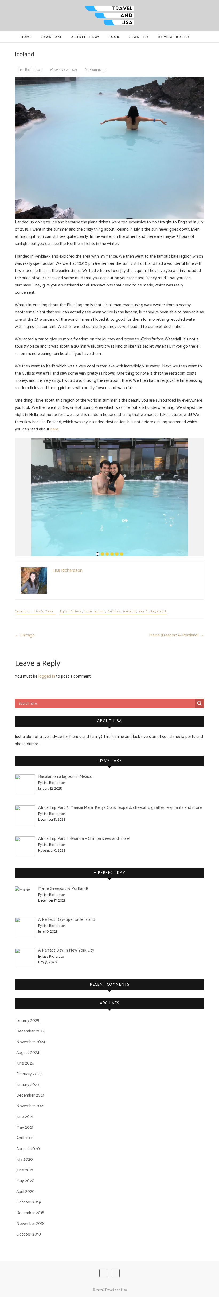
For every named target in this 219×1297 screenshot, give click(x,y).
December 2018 (30, 1213)
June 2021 (24, 1116)
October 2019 (28, 1202)
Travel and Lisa (116, 1290)
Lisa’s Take (51, 36)
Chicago (25, 635)
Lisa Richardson (30, 70)
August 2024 (27, 1052)
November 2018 (30, 1223)
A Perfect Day (85, 36)
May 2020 (25, 1181)
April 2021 (24, 1138)
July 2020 (24, 1159)
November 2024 (30, 1042)
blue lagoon (94, 611)
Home (26, 36)
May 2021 (24, 1127)
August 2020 (28, 1148)
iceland (129, 611)
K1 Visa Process (174, 36)
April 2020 (25, 1191)
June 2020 (25, 1170)
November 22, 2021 (63, 70)
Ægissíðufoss (70, 611)
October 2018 (28, 1234)
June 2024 (25, 1063)
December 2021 (30, 1095)
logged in (46, 676)
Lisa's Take (44, 611)
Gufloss (114, 611)
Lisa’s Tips (139, 36)
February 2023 (29, 1074)
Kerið (143, 611)
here (54, 429)
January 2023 (27, 1084)
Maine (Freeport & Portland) (176, 635)
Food (114, 36)
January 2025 (27, 1020)
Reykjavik (158, 611)
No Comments (95, 70)
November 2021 (30, 1106)
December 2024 (30, 1031)
